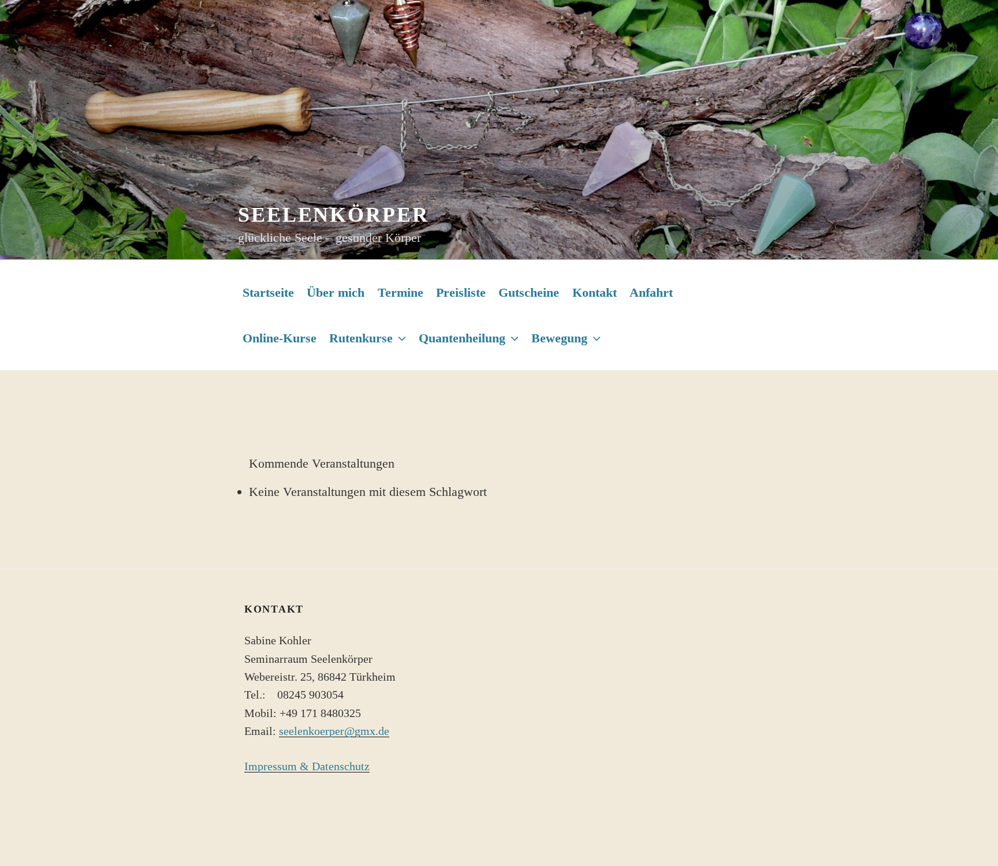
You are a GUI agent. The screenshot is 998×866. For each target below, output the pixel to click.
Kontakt (594, 292)
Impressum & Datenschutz (307, 766)
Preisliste (461, 292)
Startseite (268, 292)
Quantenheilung (462, 338)
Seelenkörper (333, 214)
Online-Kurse (279, 338)
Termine (400, 292)
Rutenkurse (361, 338)
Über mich (335, 292)
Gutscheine (528, 292)
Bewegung (559, 338)
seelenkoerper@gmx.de (334, 731)
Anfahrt (651, 292)
